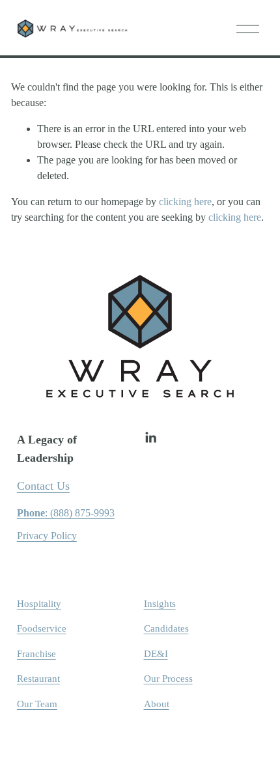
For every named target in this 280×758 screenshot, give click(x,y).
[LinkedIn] (150, 437)
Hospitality (39, 603)
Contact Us (43, 485)
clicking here (185, 201)
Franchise (36, 654)
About (156, 704)
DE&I (156, 654)
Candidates (166, 628)
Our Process (168, 678)
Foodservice (41, 628)
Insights (160, 603)
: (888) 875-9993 (66, 512)
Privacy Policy (47, 535)
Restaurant (38, 678)
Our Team (37, 704)
